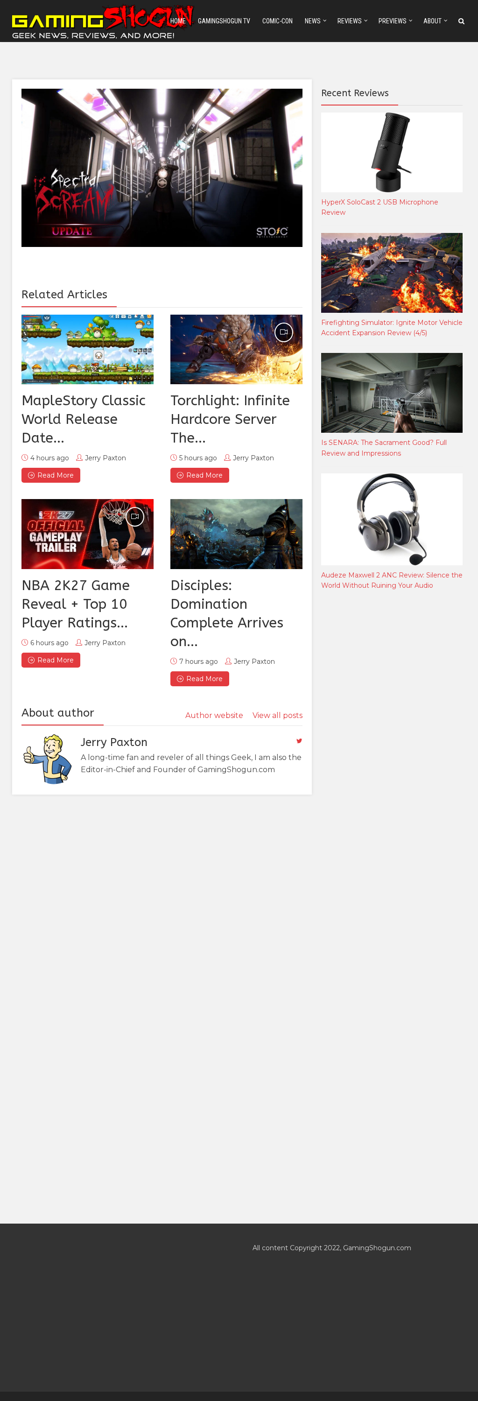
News (313, 21)
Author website (214, 715)
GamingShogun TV (224, 21)
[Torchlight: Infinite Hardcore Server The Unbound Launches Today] (236, 350)
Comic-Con (277, 21)
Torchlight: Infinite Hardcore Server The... (230, 419)
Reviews (349, 21)
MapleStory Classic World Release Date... (83, 419)
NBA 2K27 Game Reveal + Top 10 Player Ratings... (75, 604)
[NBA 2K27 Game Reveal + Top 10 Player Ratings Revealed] (87, 534)
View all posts (277, 715)
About (432, 21)
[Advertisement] (391, 752)
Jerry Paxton (105, 458)
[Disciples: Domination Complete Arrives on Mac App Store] (236, 534)
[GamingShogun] (104, 20)
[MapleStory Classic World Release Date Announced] (87, 350)
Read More (55, 475)
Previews (393, 21)
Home (178, 21)
